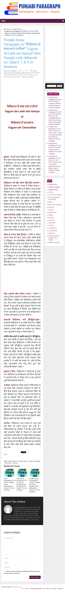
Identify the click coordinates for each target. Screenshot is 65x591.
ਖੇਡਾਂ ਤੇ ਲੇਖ (51, 207)
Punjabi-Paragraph (34, 461)
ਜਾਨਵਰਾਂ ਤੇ (51, 210)
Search (59, 86)
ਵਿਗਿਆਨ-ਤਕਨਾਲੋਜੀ (15, 77)
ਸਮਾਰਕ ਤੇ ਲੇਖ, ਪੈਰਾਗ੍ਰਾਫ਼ (55, 195)
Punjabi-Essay (22, 461)
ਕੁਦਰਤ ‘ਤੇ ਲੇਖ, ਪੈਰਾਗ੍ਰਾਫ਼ (54, 204)
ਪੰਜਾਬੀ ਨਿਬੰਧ (7, 75)
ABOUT (48, 588)
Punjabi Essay (16, 29)
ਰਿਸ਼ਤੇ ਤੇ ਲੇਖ (51, 233)
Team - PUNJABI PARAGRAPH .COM (35, 588)
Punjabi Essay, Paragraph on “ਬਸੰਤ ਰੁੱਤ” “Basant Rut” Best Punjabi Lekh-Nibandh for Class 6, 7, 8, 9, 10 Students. (34, 485)
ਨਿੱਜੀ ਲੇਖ (50, 215)
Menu (3, 21)
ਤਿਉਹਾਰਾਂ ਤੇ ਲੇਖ (52, 212)
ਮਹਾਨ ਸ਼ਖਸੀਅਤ (52, 231)
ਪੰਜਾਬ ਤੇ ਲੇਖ (51, 220)
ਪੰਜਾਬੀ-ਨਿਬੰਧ (7, 463)
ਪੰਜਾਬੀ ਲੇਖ (14, 75)
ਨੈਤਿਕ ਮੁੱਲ (51, 218)
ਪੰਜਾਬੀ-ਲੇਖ (15, 463)
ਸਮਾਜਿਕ (33, 73)
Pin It (5, 454)
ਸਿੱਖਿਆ (38, 73)
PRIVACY (60, 588)
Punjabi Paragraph (14, 73)
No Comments (28, 77)
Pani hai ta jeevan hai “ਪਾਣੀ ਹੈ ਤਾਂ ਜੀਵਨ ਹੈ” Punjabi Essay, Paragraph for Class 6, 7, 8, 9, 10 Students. (22, 484)
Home (8, 29)
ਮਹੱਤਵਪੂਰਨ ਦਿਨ (52, 228)
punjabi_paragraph (11, 71)
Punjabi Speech (25, 73)
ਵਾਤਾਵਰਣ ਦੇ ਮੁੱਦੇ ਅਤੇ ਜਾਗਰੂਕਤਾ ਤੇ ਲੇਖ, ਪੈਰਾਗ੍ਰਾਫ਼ (53, 238)
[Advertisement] (22, 92)
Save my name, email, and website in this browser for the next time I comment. (22, 572)
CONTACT (54, 588)
